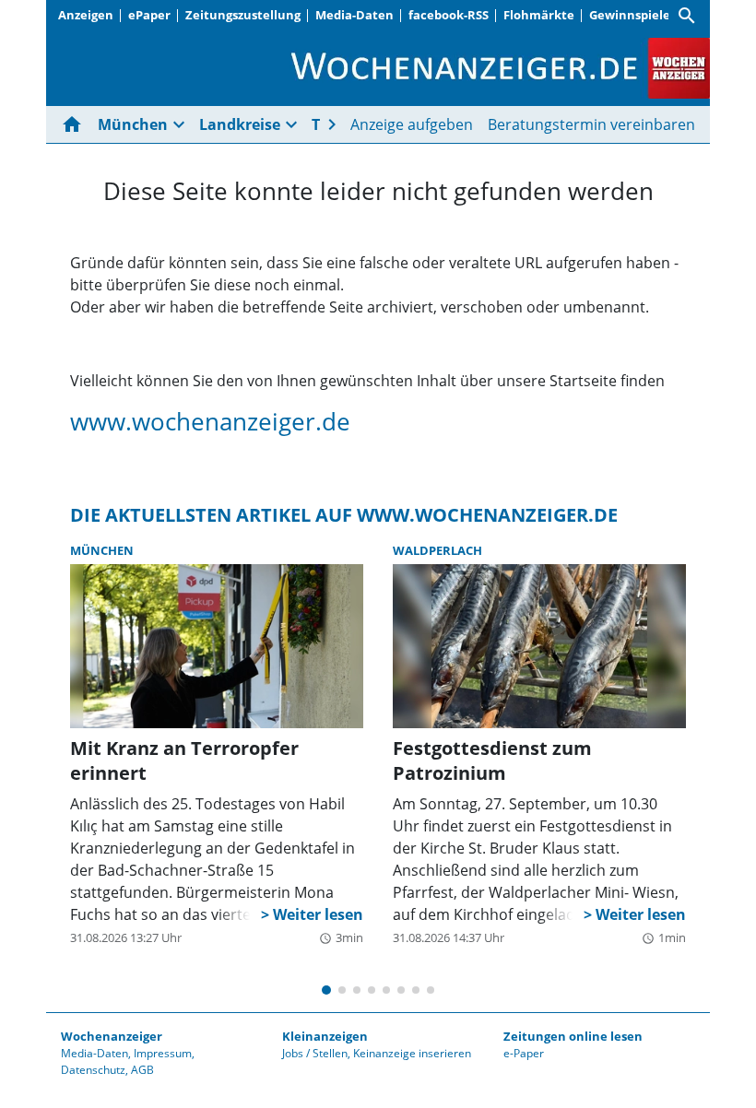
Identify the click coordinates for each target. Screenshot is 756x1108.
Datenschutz (93, 1070)
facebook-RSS (448, 14)
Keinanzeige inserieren (412, 1053)
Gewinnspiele (629, 14)
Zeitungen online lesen (573, 1036)
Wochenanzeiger (111, 1036)
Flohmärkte (538, 14)
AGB (142, 1070)
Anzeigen (85, 14)
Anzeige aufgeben (411, 124)
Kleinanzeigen (325, 1036)
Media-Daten (354, 14)
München (102, 550)
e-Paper (523, 1053)
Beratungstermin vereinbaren (591, 124)
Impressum (163, 1053)
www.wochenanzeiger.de (210, 422)
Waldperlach (437, 550)
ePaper (149, 14)
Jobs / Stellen (315, 1053)
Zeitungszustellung (243, 14)
